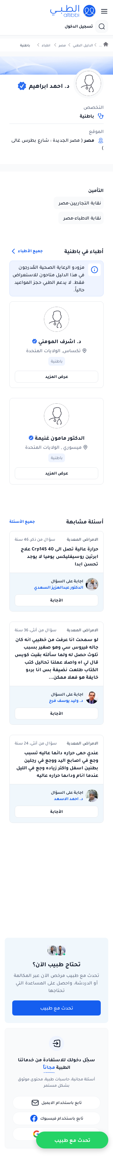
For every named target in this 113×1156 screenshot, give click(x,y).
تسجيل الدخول (79, 26)
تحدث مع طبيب (56, 1008)
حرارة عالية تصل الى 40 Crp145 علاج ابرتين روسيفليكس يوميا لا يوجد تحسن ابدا (59, 556)
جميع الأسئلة (22, 521)
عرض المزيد (56, 376)
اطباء (46, 45)
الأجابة (56, 600)
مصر (62, 45)
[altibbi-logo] (73, 11)
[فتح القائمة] (102, 11)
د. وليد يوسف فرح (66, 700)
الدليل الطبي (83, 45)
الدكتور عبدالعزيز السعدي (58, 587)
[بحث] (101, 26)
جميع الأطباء (30, 250)
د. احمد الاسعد (68, 799)
